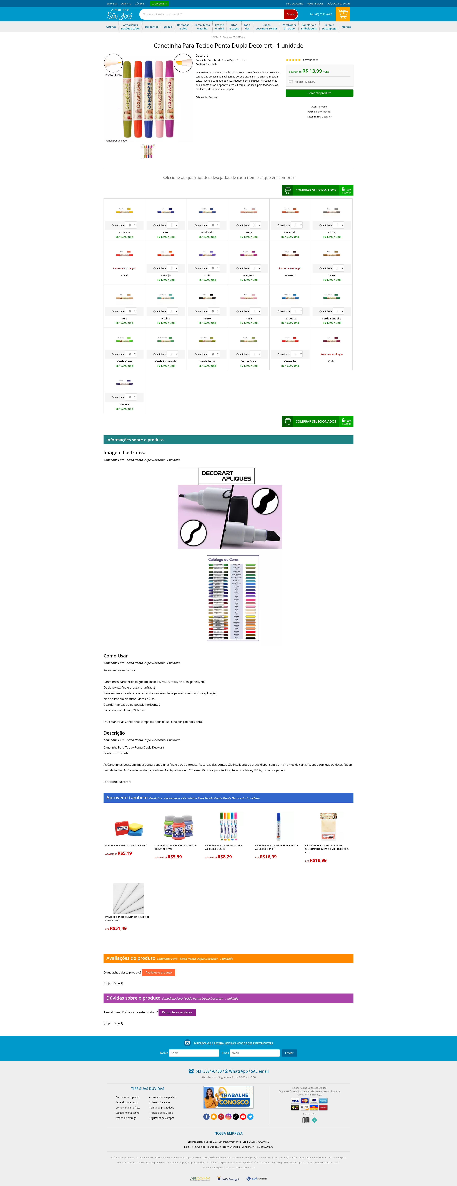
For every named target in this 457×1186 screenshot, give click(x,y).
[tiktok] (236, 1117)
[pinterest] (221, 1117)
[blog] (214, 1117)
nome (164, 1053)
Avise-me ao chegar (124, 268)
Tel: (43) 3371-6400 (321, 14)
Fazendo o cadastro (126, 1102)
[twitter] (250, 1117)
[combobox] (218, 14)
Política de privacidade (161, 1107)
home (215, 36)
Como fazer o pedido (127, 1097)
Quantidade (118, 225)
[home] (119, 19)
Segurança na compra (161, 1118)
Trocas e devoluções (161, 1112)
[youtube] (243, 1117)
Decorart (202, 55)
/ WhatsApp (235, 1071)
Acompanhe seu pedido (162, 1097)
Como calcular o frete (127, 1107)
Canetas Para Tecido (234, 36)
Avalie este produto (159, 972)
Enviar (289, 1053)
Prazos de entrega (125, 1118)
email (225, 1053)
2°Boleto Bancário (159, 1102)
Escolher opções (319, 93)
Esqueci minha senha (127, 1112)
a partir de (111, 854)
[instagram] (228, 1117)
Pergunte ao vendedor (177, 1012)
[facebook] (206, 1117)
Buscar (291, 14)
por (257, 857)
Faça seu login (341, 3)
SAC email (260, 1071)
